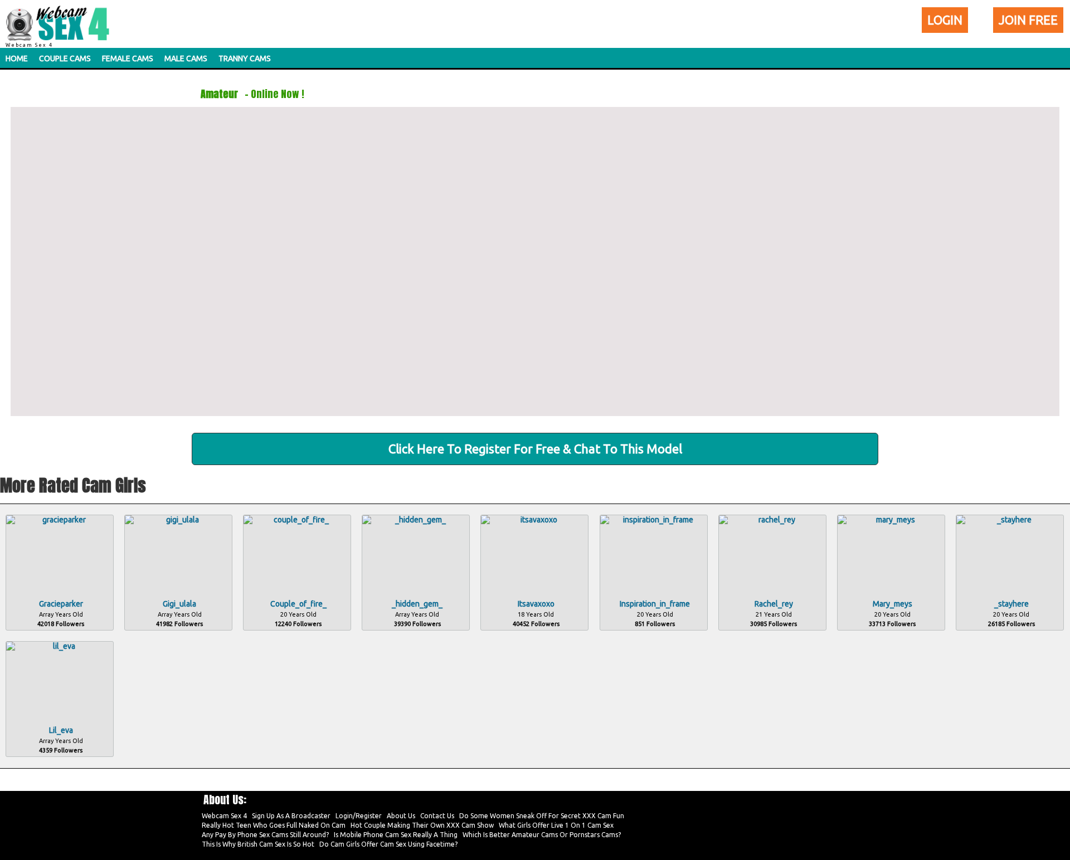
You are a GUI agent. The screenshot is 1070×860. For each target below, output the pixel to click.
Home (17, 58)
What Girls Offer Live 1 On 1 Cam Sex (556, 825)
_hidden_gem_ (417, 603)
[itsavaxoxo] (534, 519)
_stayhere (1011, 603)
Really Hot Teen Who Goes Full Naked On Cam (274, 825)
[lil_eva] (59, 646)
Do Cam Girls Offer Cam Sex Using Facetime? (388, 844)
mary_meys (892, 603)
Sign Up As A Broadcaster (291, 815)
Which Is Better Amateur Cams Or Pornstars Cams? (542, 834)
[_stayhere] (1009, 519)
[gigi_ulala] (178, 519)
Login (944, 20)
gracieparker (61, 603)
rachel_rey (774, 603)
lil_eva (61, 730)
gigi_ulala (179, 603)
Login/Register (358, 815)
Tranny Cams (244, 58)
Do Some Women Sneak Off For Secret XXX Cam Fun (541, 815)
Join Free (1028, 20)
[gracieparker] (59, 519)
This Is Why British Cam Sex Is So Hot (258, 844)
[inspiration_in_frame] (653, 519)
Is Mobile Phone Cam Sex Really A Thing (396, 834)
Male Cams (185, 58)
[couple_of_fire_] (297, 519)
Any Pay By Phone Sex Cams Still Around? (265, 834)
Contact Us (437, 815)
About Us (401, 815)
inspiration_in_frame (655, 603)
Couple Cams (65, 58)
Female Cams (127, 58)
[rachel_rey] (772, 519)
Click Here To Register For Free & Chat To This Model (535, 449)
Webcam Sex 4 (224, 815)
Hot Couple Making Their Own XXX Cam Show (422, 825)
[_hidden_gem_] (415, 519)
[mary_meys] (891, 519)
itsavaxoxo (536, 603)
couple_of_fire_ (298, 603)
